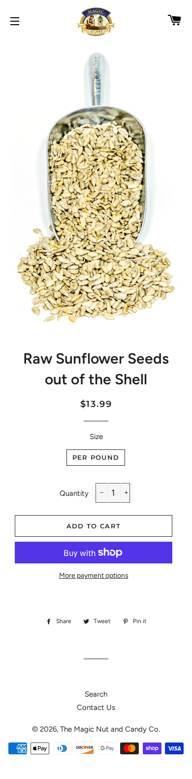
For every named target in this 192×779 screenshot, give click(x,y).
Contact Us (96, 707)
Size (96, 436)
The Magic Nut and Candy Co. (110, 729)
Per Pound (96, 457)
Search (96, 694)
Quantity (74, 493)
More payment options (93, 575)
